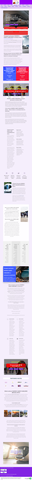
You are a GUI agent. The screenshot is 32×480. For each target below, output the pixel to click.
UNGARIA (16, 6)
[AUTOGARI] (12, 386)
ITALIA (2, 6)
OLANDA (5, 6)
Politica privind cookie (3, 474)
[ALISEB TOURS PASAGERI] (19, 386)
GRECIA (20, 6)
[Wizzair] (6, 382)
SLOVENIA (9, 6)
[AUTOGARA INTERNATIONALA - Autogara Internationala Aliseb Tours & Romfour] (16, 2)
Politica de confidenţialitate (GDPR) (11, 474)
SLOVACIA (28, 6)
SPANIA (13, 6)
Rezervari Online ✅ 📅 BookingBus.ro (16, 91)
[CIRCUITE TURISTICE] (19, 382)
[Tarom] (26, 382)
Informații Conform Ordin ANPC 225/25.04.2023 (6, 467)
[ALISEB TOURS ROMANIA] (26, 386)
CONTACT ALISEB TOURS (4, 7)
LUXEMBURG (24, 6)
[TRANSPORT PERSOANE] (6, 386)
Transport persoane (9, 268)
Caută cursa (16, 31)
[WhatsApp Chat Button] (30, 478)
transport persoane (21, 195)
